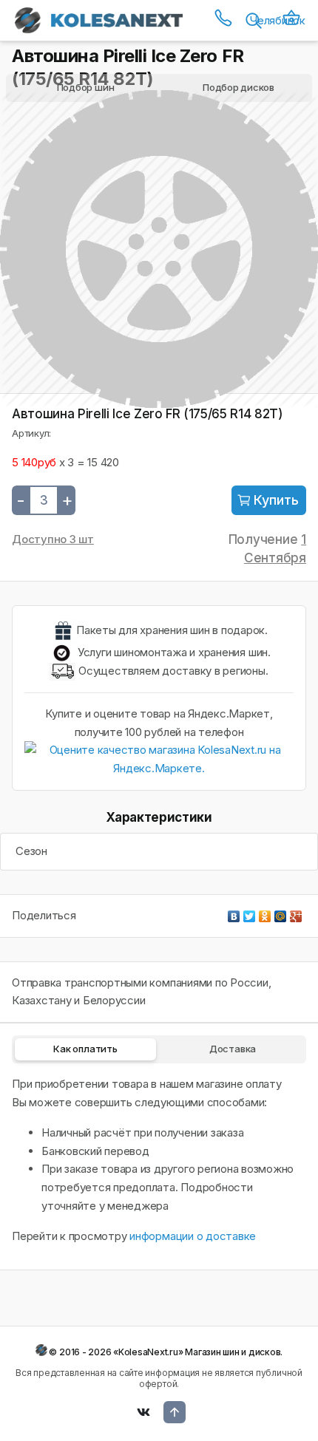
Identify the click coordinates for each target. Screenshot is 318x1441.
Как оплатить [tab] (85, 1049)
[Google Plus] (296, 913)
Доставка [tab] (232, 1049)
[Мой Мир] (280, 913)
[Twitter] (249, 913)
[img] (268, 500)
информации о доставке (192, 1236)
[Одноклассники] (265, 913)
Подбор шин (86, 87)
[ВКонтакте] (234, 913)
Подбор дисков (238, 87)
